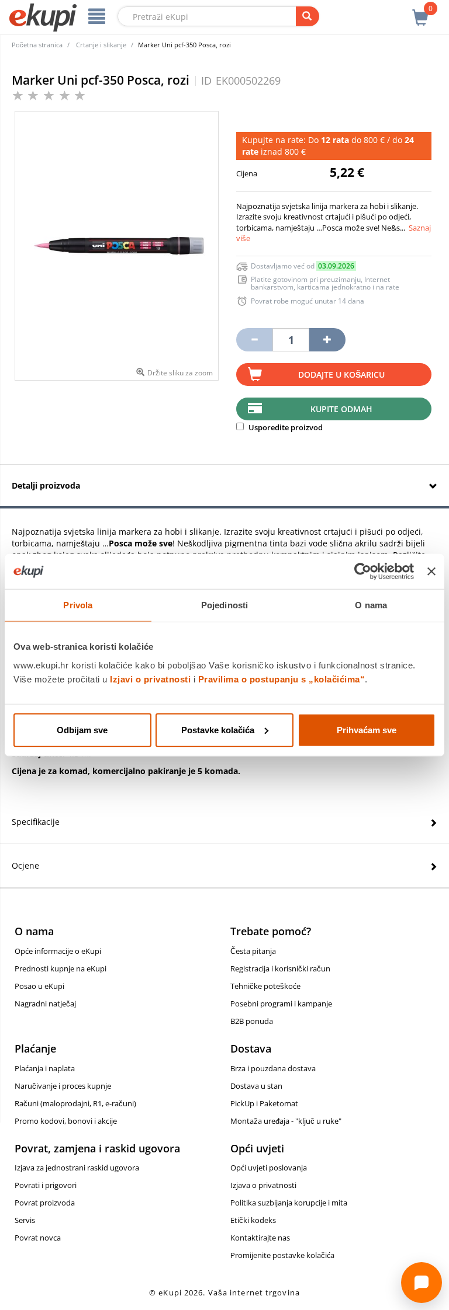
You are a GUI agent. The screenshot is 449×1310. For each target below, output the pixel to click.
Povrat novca (38, 1237)
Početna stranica (37, 44)
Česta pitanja (253, 951)
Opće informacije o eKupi (58, 951)
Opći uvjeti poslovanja (268, 1167)
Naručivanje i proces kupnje (63, 1086)
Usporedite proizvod (285, 427)
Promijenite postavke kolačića (282, 1255)
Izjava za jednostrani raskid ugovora (77, 1167)
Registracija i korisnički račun (280, 968)
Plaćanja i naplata (45, 1068)
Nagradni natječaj (45, 1003)
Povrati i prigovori (46, 1185)
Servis (25, 1220)
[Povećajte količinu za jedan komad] (327, 339)
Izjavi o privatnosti (150, 679)
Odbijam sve (82, 729)
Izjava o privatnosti (263, 1185)
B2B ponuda (251, 1021)
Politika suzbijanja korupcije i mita (288, 1202)
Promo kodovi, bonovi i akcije (66, 1121)
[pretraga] (307, 16)
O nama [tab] (371, 605)
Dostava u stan (256, 1086)
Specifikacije (36, 821)
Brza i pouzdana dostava (273, 1068)
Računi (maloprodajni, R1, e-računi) (75, 1103)
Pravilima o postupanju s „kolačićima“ (281, 679)
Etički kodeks (253, 1220)
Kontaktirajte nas (260, 1237)
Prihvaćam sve (366, 729)
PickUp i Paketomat (264, 1103)
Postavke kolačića (217, 729)
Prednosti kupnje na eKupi (60, 968)
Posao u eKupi (39, 986)
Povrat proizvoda (45, 1202)
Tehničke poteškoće (265, 986)
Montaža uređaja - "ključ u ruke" (285, 1121)
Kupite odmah (341, 408)
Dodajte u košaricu (341, 374)
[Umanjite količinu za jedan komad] (254, 339)
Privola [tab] (77, 605)
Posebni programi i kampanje (281, 1003)
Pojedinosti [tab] (224, 605)
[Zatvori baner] (431, 571)
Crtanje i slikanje (101, 44)
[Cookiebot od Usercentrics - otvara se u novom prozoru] (363, 571)
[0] (420, 11)
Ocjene (25, 865)
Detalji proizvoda (46, 485)
